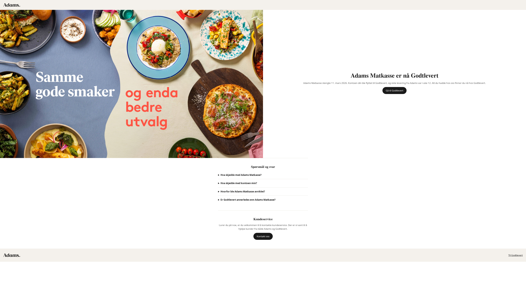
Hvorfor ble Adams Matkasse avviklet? (243, 191)
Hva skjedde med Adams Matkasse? (241, 175)
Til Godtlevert (515, 255)
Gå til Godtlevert (394, 90)
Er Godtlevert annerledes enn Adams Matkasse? (248, 199)
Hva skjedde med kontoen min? (239, 183)
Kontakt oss (263, 236)
